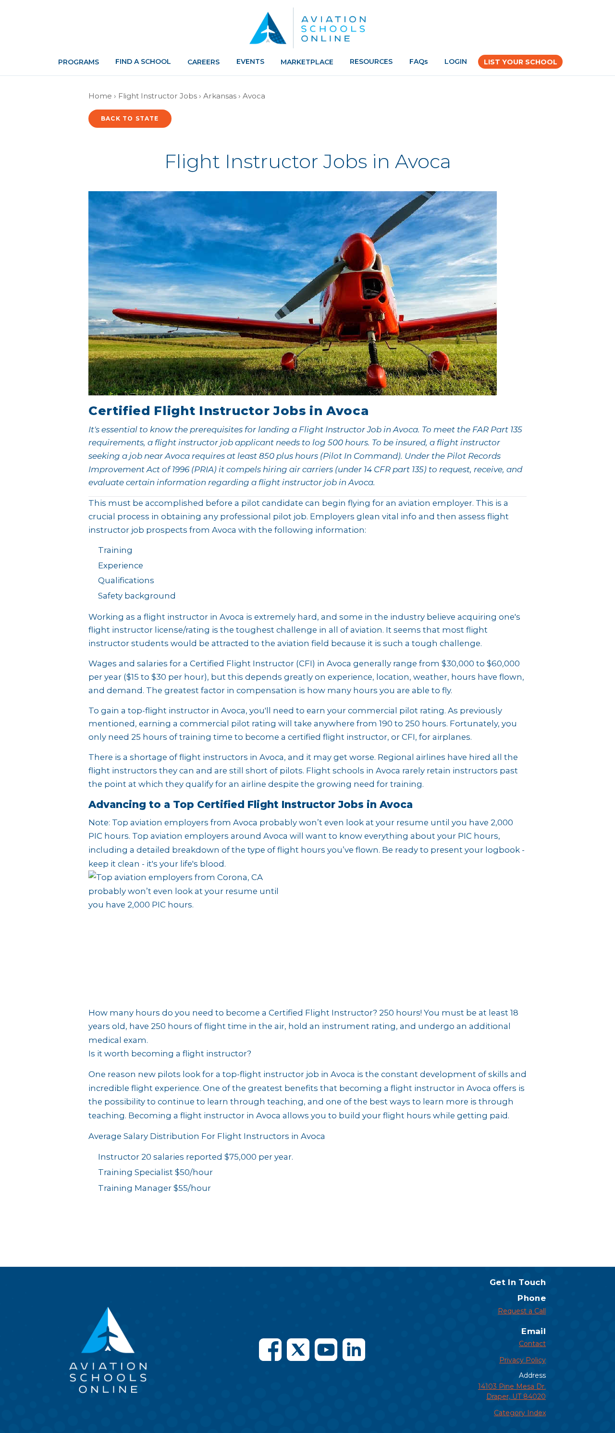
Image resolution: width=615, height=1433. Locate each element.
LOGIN (455, 61)
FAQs (418, 61)
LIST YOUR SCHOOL (520, 62)
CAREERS (203, 62)
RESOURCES (371, 61)
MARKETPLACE (307, 62)
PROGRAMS (78, 62)
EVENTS (250, 61)
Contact (532, 1343)
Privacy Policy (522, 1360)
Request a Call (522, 1311)
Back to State (130, 118)
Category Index (520, 1413)
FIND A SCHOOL (143, 61)
